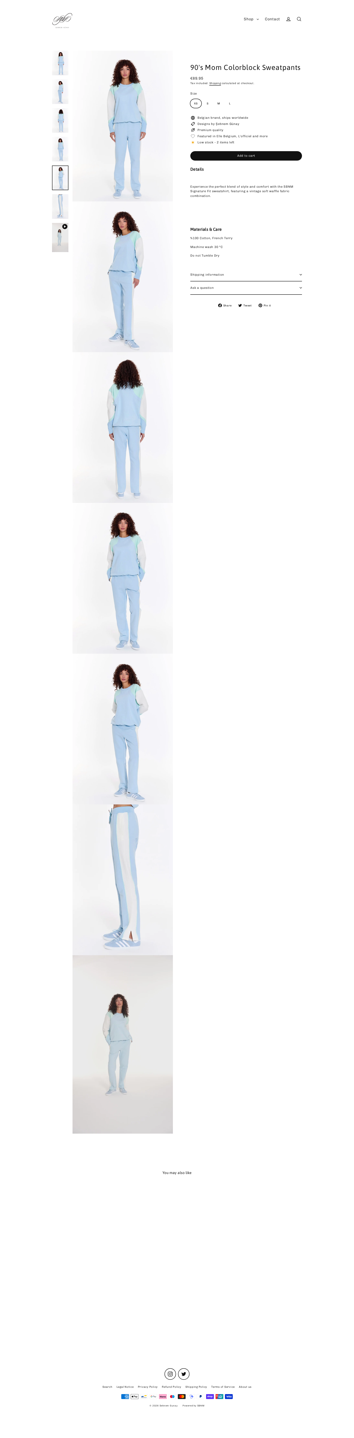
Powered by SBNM (193, 1405)
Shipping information (207, 274)
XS (196, 103)
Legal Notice (125, 1386)
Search (107, 1386)
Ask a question (202, 288)
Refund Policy (171, 1386)
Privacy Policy (148, 1386)
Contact (272, 19)
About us (245, 1386)
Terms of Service (223, 1386)
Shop (249, 19)
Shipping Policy (196, 1386)
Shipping (215, 83)
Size (193, 93)
